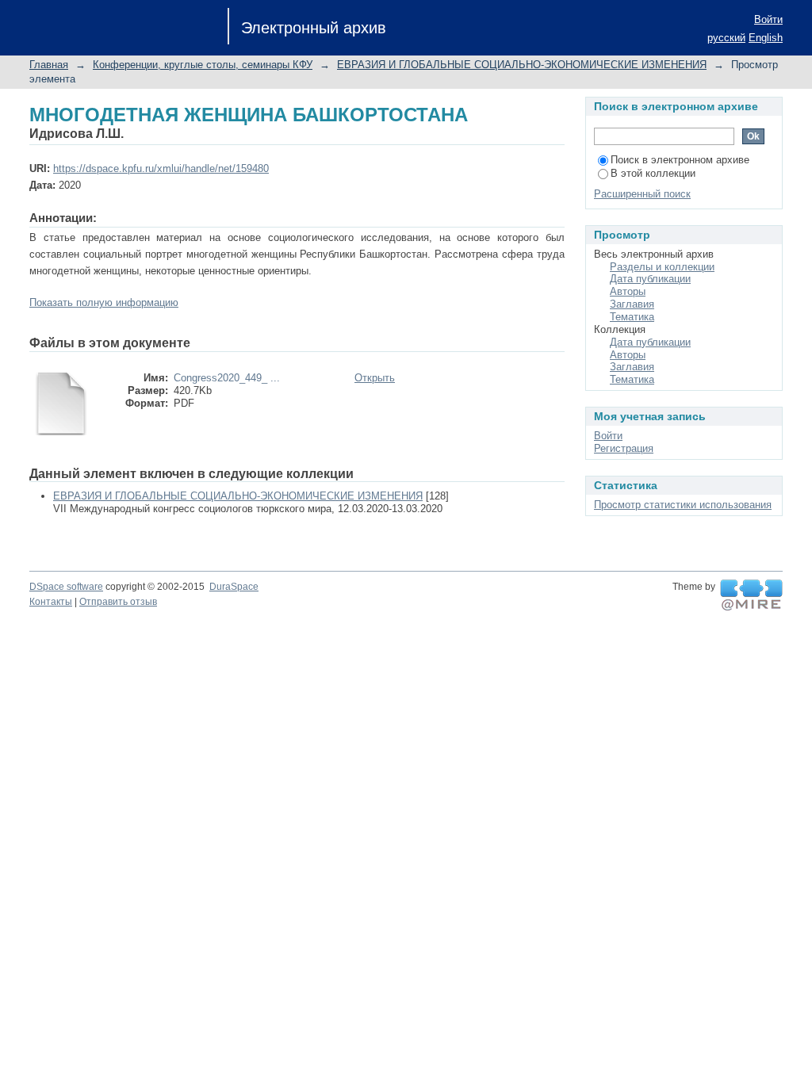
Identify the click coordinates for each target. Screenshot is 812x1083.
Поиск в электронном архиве (680, 160)
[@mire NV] (751, 595)
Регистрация (623, 448)
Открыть (374, 378)
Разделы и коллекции (662, 267)
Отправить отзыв (118, 601)
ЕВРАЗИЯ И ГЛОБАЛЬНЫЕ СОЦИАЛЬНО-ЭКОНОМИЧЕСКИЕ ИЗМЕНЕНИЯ (522, 65)
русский (726, 38)
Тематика (632, 317)
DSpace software (66, 586)
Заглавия (632, 304)
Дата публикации (650, 279)
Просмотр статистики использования (683, 505)
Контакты (50, 601)
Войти (768, 19)
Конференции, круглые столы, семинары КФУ (202, 65)
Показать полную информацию (103, 302)
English (766, 38)
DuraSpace (234, 586)
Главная (48, 65)
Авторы (627, 291)
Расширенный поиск (642, 194)
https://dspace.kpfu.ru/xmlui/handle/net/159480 (161, 168)
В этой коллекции (653, 173)
